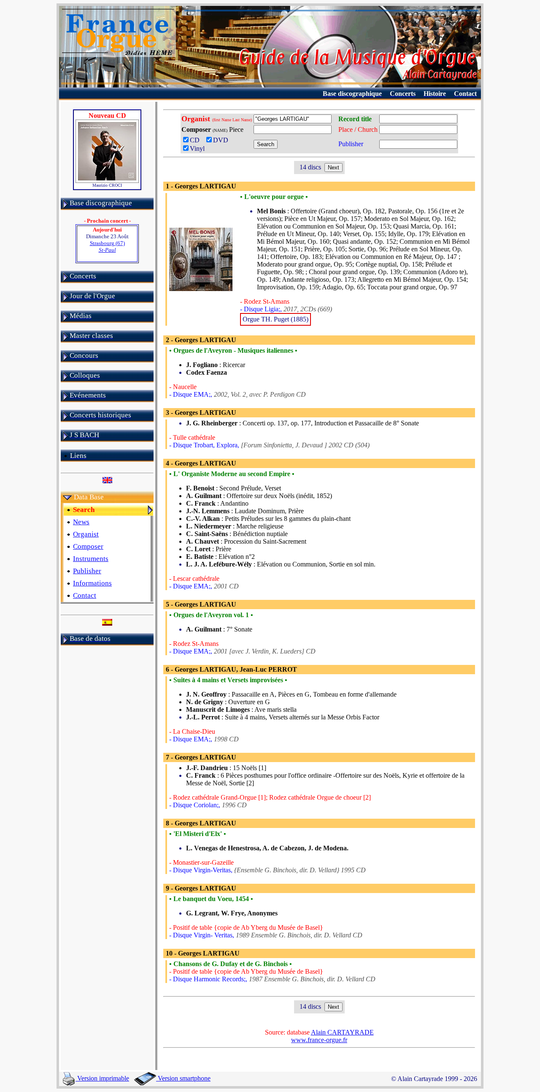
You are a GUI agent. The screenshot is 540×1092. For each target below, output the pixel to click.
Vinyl (197, 148)
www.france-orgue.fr (319, 1039)
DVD (222, 140)
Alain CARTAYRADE (342, 1032)
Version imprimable (102, 1078)
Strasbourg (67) (107, 246)
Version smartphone (183, 1078)
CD (196, 140)
